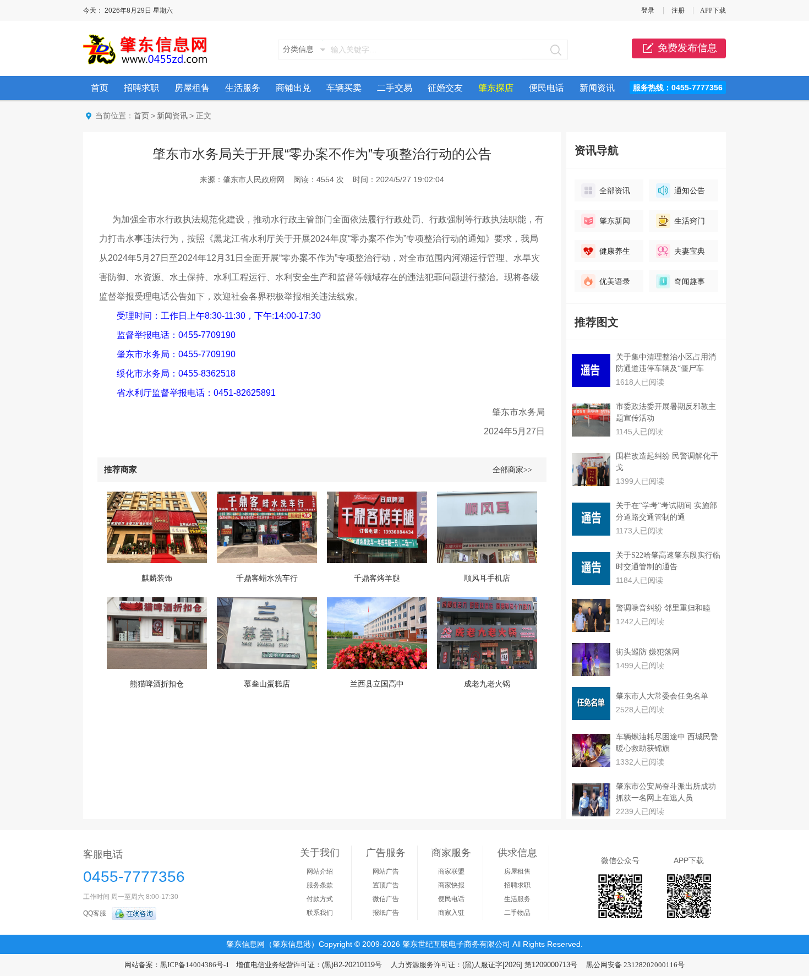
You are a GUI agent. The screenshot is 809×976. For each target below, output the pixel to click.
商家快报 (451, 885)
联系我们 (320, 913)
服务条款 (320, 885)
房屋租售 (192, 87)
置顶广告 (386, 885)
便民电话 (546, 87)
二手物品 (517, 913)
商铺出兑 (293, 87)
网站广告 (386, 871)
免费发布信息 (687, 47)
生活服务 (242, 87)
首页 (99, 87)
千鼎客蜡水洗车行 (267, 578)
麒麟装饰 (156, 578)
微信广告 (386, 899)
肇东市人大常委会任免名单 (662, 696)
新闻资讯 (597, 87)
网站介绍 (320, 871)
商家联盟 (451, 871)
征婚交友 (445, 87)
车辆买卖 (344, 87)
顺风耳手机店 (487, 578)
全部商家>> (512, 470)
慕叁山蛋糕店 (267, 684)
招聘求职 (141, 87)
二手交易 (394, 87)
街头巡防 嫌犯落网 (648, 652)
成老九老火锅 (487, 684)
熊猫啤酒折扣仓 (157, 684)
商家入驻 (451, 913)
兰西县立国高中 (377, 684)
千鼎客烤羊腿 (377, 578)
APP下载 (713, 10)
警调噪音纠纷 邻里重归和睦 (663, 608)
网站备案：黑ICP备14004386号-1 (176, 965)
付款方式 (320, 899)
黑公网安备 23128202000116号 (635, 965)
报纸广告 (386, 913)
